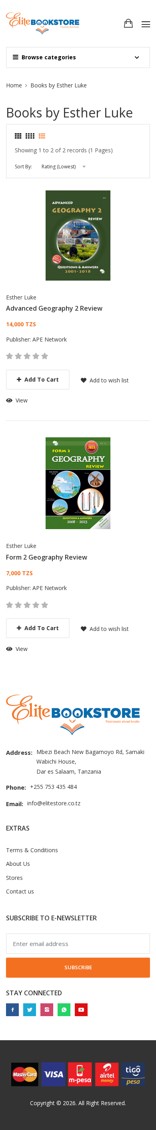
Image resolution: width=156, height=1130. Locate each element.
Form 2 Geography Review (46, 557)
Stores (14, 877)
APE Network (49, 339)
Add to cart (41, 379)
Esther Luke (21, 297)
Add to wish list (108, 380)
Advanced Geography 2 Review (54, 308)
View (21, 400)
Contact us (20, 891)
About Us (18, 863)
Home (14, 85)
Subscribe (78, 967)
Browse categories (49, 57)
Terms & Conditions (32, 850)
